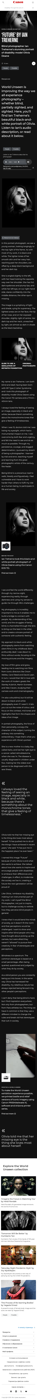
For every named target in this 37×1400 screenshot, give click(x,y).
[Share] (33, 63)
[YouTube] (26, 1391)
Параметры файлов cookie (18, 1381)
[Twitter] (21, 1391)
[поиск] (3, 2)
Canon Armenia (18, 1387)
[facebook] (11, 1391)
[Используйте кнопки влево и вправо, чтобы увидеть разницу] (18, 349)
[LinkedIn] (16, 1391)
